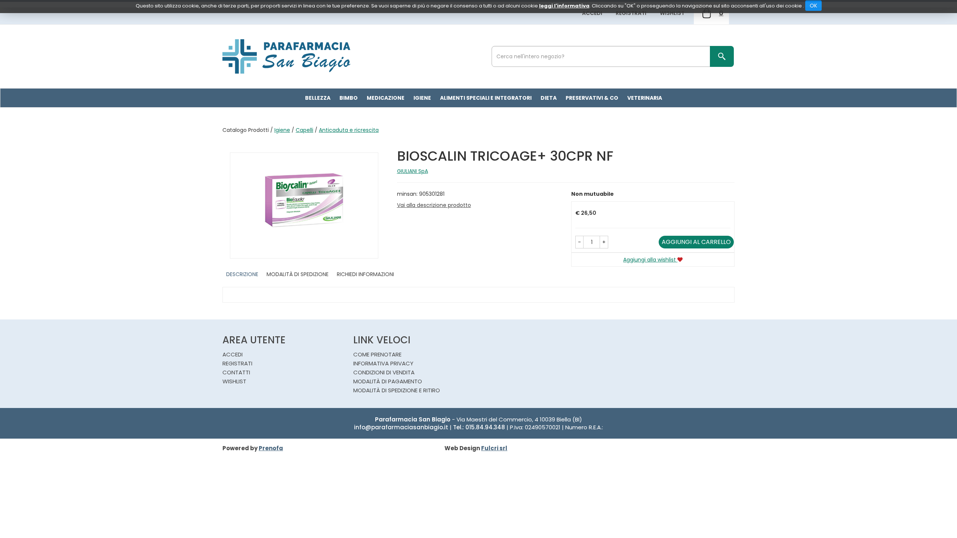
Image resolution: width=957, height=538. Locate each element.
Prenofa (271, 448)
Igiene (282, 130)
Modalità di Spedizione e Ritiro (396, 390)
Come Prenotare (377, 354)
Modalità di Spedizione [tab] (298, 274)
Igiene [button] (422, 98)
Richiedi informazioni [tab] (365, 274)
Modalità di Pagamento (387, 381)
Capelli (304, 130)
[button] (579, 242)
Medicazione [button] (385, 98)
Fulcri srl (494, 448)
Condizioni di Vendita (384, 372)
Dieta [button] (549, 98)
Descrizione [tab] (242, 274)
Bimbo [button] (348, 98)
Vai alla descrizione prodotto (434, 205)
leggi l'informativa (564, 5)
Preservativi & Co (592, 98)
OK (813, 5)
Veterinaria (644, 98)
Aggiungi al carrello (696, 242)
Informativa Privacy (383, 363)
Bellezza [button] (317, 98)
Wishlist (672, 13)
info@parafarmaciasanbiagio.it (401, 427)
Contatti (236, 372)
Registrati (631, 13)
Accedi (592, 13)
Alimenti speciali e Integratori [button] (486, 98)
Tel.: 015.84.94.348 (479, 427)
